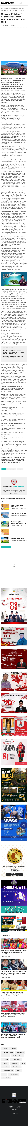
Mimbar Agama (11, 469)
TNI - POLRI (6, 1078)
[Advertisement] (14, 45)
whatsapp (10, 1107)
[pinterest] (11, 473)
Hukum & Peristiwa (8, 1052)
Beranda (3, 8)
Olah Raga (5, 988)
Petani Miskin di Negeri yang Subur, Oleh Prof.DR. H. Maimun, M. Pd (18, 539)
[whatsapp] (8, 473)
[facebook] (2, 473)
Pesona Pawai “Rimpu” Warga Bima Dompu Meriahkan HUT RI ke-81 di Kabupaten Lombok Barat (14, 952)
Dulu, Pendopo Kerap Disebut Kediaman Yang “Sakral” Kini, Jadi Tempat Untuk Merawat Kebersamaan (13, 1014)
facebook (10, 1106)
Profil (5, 1074)
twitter (19, 1106)
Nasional (8, 8)
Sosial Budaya (14, 1074)
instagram (19, 1107)
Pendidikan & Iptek (8, 1070)
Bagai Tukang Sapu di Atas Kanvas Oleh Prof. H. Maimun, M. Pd (13, 357)
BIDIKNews (19, 1119)
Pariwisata (6, 1066)
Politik (18, 1070)
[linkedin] (14, 473)
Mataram (6, 1059)
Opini (23, 1063)
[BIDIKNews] (7, 3)
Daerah (5, 1030)
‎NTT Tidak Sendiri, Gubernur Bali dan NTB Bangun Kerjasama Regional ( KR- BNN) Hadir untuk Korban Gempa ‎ (13, 973)
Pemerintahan (16, 1066)
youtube (14, 1109)
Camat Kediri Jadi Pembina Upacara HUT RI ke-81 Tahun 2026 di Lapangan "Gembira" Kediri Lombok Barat (13, 1035)
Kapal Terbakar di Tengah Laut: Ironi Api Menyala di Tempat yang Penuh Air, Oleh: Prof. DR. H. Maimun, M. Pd (13, 352)
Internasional (20, 1052)
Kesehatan (6, 1055)
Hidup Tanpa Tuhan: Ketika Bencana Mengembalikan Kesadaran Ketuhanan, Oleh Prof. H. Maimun (17, 506)
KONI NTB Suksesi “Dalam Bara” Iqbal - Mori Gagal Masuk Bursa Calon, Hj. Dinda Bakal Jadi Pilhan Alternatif (13, 994)
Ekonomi (14, 1048)
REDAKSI (15, 1113)
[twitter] (5, 473)
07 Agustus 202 (15, 525)
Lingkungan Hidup (17, 1055)
